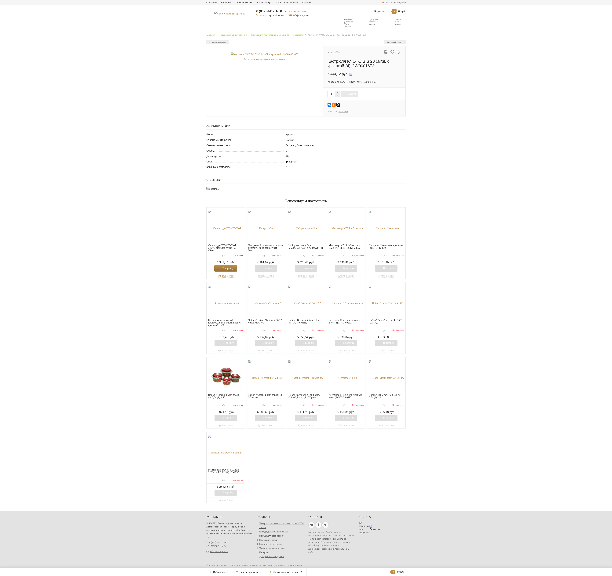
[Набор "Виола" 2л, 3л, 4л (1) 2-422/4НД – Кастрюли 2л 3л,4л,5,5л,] (386, 301)
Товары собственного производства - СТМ (281, 523)
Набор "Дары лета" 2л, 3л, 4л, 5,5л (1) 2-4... (385, 396)
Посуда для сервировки (271, 535)
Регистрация (400, 2)
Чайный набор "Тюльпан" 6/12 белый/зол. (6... (265, 321)
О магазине (211, 2)
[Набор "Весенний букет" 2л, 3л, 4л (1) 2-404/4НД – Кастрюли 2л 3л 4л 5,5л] (306, 301)
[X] (338, 105)
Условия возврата (265, 2)
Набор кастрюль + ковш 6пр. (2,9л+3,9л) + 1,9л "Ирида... (304, 396)
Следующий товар (394, 42)
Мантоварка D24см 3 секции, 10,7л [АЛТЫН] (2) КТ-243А (345, 246)
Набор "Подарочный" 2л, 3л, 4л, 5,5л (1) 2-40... (224, 396)
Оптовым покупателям (287, 2)
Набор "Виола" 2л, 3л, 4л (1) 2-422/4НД (385, 321)
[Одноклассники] (334, 105)
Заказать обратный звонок (272, 15)
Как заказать (227, 2)
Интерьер (264, 552)
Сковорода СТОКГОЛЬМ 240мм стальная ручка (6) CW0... (222, 248)
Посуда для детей (268, 540)
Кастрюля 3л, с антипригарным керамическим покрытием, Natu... (265, 248)
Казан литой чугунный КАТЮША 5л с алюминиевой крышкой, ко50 (224, 323)
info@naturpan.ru (301, 15)
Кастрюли (343, 111)
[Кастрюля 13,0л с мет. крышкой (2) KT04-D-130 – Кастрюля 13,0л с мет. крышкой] (386, 226)
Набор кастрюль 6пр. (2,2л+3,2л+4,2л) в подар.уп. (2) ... (305, 248)
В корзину (228, 268)
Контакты (306, 2)
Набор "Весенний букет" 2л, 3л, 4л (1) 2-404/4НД (305, 321)
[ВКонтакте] (329, 105)
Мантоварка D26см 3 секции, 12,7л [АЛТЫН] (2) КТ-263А (224, 471)
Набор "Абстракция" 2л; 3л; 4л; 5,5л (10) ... (265, 396)
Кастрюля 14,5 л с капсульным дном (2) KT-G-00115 (345, 396)
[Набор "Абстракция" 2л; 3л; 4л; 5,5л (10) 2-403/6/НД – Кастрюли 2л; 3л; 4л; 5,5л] (265, 376)
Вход (387, 2)
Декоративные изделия (271, 556)
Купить (352, 93)
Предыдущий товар (218, 42)
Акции (262, 527)
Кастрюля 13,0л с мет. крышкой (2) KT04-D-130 (386, 246)
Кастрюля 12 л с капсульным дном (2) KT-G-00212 (344, 321)
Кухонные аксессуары (270, 544)
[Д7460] (264, 54)
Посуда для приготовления (273, 531)
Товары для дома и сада (272, 548)
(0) (223, 256)
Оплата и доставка (244, 2)
